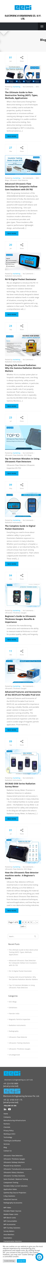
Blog (5, 1147)
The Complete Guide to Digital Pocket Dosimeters (20, 527)
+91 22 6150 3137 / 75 (12, 1100)
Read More (11, 136)
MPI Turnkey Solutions (12, 1228)
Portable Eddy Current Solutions (16, 1186)
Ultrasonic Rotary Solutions (14, 1172)
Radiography (13, 1031)
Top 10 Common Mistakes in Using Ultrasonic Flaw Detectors (22, 460)
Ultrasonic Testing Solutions (19, 1043)
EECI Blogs (28, 455)
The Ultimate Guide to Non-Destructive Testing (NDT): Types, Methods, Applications (21, 95)
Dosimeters (8, 1238)
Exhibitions (13, 1007)
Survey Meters (9, 1231)
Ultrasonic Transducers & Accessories (18, 1169)
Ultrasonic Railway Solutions (14, 1162)
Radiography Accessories (13, 1203)
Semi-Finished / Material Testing (16, 1179)
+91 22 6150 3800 (10, 1083)
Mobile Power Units (11, 1214)
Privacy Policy (9, 1130)
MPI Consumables (10, 1221)
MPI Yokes (7, 1207)
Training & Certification (12, 1141)
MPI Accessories (10, 1224)
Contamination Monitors (13, 1241)
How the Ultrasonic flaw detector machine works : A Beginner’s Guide (22, 875)
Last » (23, 926)
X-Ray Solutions (9, 1196)
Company (7, 1117)
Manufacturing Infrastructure (15, 1120)
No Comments (28, 87)
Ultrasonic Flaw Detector (19, 180)
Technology (8, 1137)
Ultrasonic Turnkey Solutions (14, 1176)
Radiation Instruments (13, 276)
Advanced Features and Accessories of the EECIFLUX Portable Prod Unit (23, 693)
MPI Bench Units (10, 1218)
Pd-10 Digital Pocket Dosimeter (20, 279)
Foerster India (14, 1013)
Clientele (7, 1127)
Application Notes (10, 1189)
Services (7, 1144)
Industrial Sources (10, 1199)
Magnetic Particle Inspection (19, 1019)
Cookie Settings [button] (9, 1261)
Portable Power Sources (12, 1211)
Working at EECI (9, 1134)
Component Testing (11, 1182)
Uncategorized (14, 1055)
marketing (16, 87)
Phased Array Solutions (12, 1166)
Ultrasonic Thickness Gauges (15, 613)
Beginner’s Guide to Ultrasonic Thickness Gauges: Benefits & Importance (20, 619)
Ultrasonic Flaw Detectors (13, 1155)
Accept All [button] (21, 1261)
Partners (7, 1124)
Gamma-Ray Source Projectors (15, 1193)
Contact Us (8, 1151)
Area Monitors (9, 1234)
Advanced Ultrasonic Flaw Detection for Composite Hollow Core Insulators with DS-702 (21, 186)
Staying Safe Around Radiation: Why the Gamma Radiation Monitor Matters (23, 368)
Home (6, 1114)
